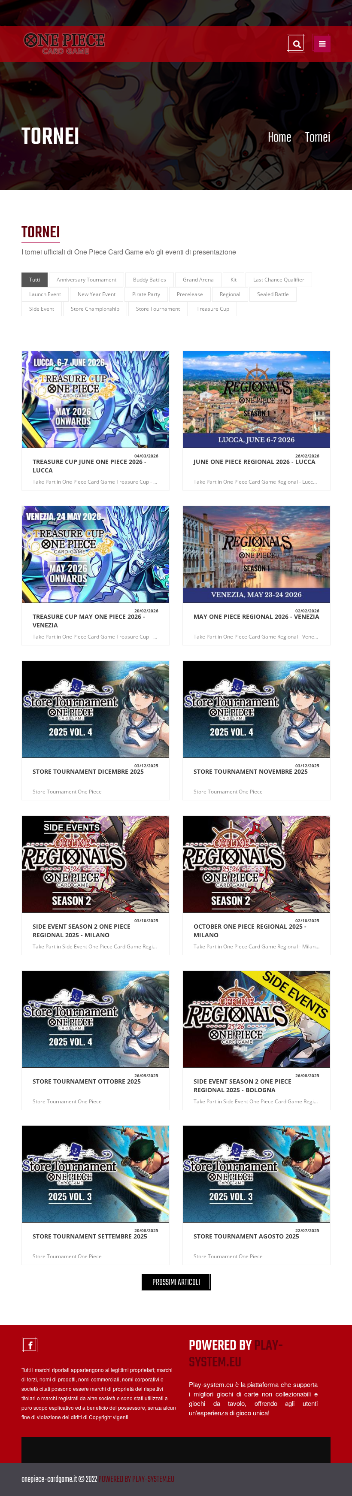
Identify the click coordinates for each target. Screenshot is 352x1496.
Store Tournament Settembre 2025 (90, 1236)
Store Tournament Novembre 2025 (251, 771)
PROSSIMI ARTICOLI (176, 1282)
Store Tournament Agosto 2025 (246, 1236)
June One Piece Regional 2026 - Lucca (255, 461)
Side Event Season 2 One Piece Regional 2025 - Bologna (242, 1085)
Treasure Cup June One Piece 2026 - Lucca (89, 465)
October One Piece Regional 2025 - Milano (250, 930)
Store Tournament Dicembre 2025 (88, 771)
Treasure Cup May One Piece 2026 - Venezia (89, 620)
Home (279, 138)
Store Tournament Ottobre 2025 (87, 1081)
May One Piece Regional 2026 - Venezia (256, 616)
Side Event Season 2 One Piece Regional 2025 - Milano (81, 930)
